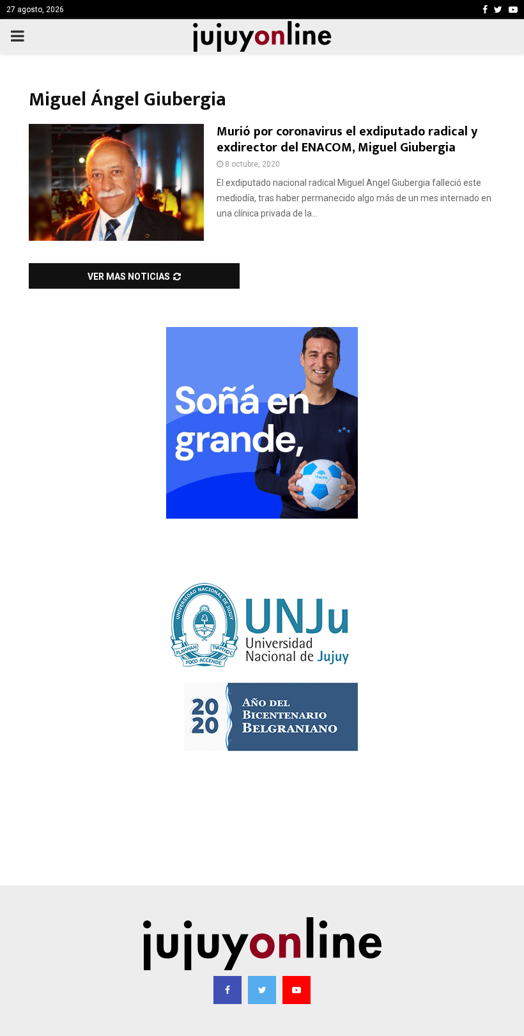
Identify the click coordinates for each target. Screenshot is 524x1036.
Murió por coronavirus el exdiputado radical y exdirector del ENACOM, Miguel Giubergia (347, 139)
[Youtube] (296, 990)
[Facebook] (227, 990)
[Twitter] (262, 990)
